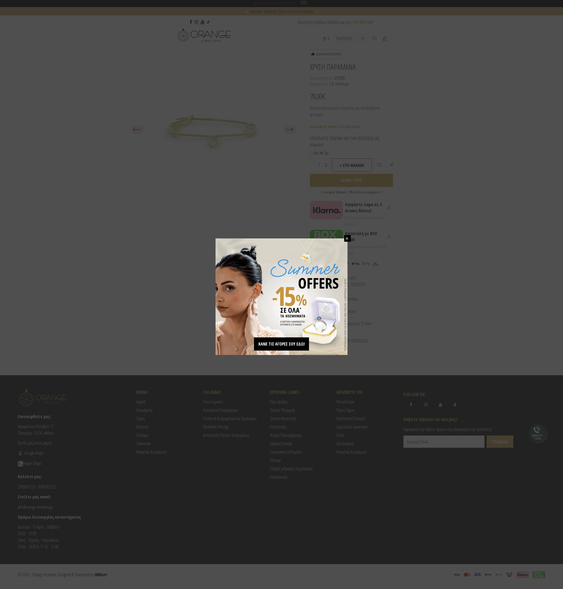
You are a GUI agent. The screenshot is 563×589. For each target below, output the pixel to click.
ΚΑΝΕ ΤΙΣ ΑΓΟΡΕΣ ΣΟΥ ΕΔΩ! (281, 344)
